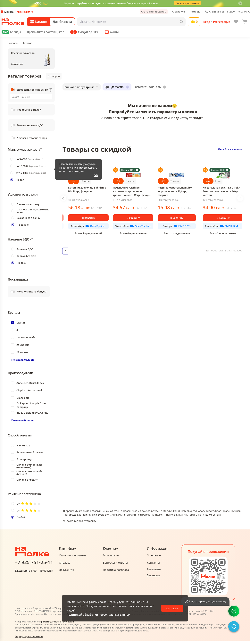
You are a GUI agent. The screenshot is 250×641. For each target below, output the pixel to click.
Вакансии (153, 575)
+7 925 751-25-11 (218, 11)
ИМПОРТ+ (184, 226)
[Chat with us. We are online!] (233, 626)
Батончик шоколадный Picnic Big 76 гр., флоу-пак (87, 189)
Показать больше (22, 359)
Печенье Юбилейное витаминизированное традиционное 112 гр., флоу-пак (131, 191)
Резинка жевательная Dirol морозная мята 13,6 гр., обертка (175, 191)
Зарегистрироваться (187, 3)
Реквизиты (154, 569)
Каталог (27, 43)
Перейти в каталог (230, 149)
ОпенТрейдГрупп (98, 226)
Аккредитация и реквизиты (29, 636)
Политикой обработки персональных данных (98, 614)
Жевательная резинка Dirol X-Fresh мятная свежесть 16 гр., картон (222, 191)
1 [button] (65, 251)
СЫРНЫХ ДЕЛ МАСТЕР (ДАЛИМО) (233, 226)
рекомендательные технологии (57, 621)
